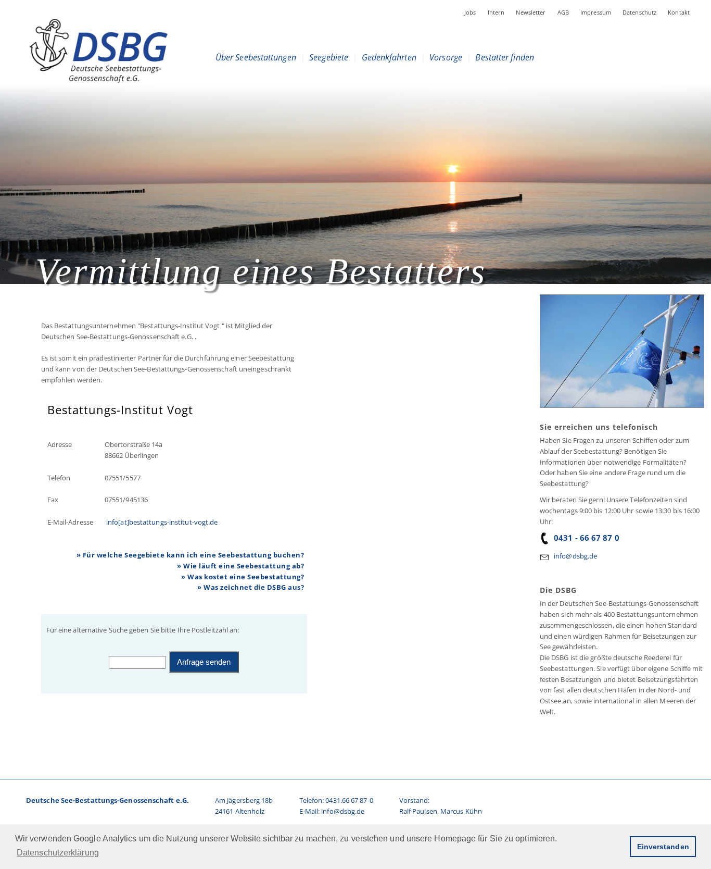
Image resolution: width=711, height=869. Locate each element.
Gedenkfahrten (388, 57)
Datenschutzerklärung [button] (58, 852)
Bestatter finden (504, 57)
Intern (496, 12)
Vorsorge (445, 57)
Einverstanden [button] (663, 846)
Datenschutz (639, 12)
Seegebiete (328, 57)
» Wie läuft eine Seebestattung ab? (240, 565)
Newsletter (530, 12)
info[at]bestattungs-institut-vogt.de (161, 522)
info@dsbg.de (575, 556)
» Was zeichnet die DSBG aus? (250, 587)
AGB (563, 12)
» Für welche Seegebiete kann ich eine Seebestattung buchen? (190, 555)
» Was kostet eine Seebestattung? (242, 576)
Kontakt (678, 12)
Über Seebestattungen (255, 57)
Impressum (596, 12)
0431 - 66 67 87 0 (586, 537)
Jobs (470, 12)
